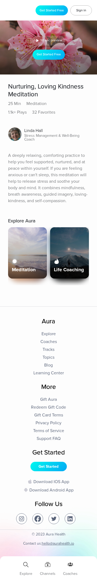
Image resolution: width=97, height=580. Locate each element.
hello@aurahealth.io (58, 543)
